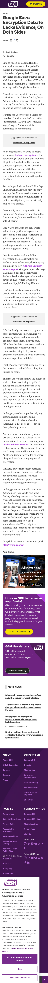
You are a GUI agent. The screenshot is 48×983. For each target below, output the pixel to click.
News (5, 13)
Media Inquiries (31, 824)
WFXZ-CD (7, 869)
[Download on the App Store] (25, 585)
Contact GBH (30, 814)
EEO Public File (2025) (10, 842)
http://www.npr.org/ (14, 545)
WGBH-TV (7, 859)
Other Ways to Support (30, 793)
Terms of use (8, 814)
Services (6, 770)
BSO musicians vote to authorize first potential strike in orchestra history (23, 696)
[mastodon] (39, 857)
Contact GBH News (32, 819)
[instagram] (25, 843)
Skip (20, 969)
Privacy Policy (9, 824)
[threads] (39, 843)
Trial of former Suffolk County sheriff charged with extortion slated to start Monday (23, 707)
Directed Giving (31, 782)
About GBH (8, 760)
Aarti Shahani (12, 52)
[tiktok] (29, 843)
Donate (37, 4)
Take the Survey (18, 632)
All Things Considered (16, 726)
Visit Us (27, 834)
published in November (15, 444)
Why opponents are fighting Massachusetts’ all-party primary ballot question (21, 719)
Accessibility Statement (8, 830)
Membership (29, 770)
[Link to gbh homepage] (13, 3)
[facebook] (42, 843)
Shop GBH (28, 800)
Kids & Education (10, 765)
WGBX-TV (7, 864)
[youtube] (32, 843)
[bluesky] (35, 843)
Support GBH (30, 760)
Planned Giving (31, 787)
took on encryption (25, 155)
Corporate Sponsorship (30, 776)
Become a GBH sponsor (24, 142)
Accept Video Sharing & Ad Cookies (19, 958)
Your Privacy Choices (20, 977)
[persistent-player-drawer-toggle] (45, 979)
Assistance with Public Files (10, 850)
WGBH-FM (8, 874)
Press (5, 780)
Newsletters (29, 829)
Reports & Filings (10, 836)
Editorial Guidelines (12, 819)
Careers (6, 775)
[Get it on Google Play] (37, 585)
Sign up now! (16, 670)
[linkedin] (25, 848)
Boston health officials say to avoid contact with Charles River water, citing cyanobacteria (24, 735)
